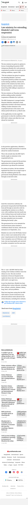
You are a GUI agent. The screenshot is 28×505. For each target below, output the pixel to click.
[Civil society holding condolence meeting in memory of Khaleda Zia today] (22, 439)
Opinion (4, 457)
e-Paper (10, 465)
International (11, 7)
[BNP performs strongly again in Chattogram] (22, 414)
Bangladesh (4, 7)
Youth (14, 457)
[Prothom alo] (5, 2)
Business (9, 457)
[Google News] (21, 472)
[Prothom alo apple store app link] (19, 480)
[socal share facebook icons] (2, 43)
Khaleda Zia (6, 313)
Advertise (13, 486)
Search (15, 465)
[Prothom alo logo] (14, 452)
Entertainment (21, 457)
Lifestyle (9, 459)
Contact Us (12, 488)
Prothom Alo (5, 486)
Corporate (17, 462)
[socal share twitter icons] (5, 43)
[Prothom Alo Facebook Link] (7, 472)
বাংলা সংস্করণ (20, 465)
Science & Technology (8, 462)
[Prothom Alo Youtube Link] (18, 472)
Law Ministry (6, 316)
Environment (16, 459)
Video (5, 465)
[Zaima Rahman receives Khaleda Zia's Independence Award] (22, 378)
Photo (23, 462)
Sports (17, 7)
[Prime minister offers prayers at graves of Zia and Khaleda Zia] (22, 368)
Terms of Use (20, 486)
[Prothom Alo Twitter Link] (11, 472)
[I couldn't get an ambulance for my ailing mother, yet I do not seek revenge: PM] (22, 357)
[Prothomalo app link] (8, 480)
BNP (13, 313)
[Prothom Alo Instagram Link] (14, 472)
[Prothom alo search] (19, 2)
